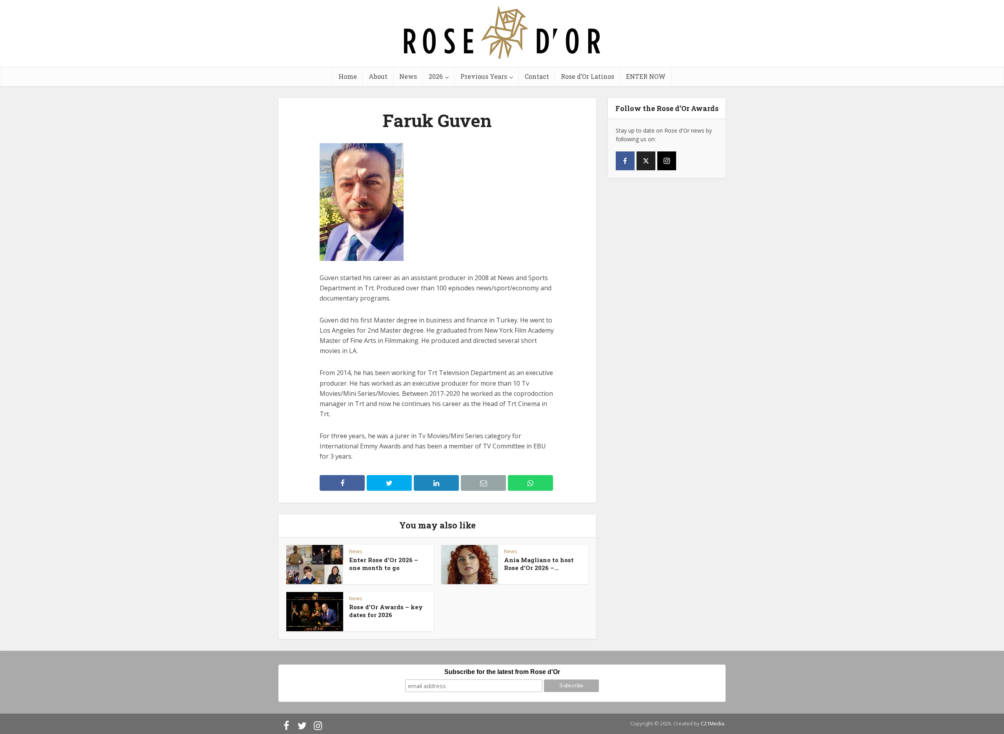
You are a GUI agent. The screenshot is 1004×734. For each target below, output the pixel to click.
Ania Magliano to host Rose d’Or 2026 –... (539, 564)
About (378, 76)
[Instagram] (666, 160)
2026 (436, 76)
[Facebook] (625, 160)
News (408, 76)
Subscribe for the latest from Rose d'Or (502, 671)
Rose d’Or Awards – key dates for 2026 (386, 611)
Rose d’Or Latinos (587, 76)
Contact (537, 76)
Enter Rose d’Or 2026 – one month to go (383, 564)
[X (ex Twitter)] (646, 160)
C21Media (712, 723)
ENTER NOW (646, 76)
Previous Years (483, 76)
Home (347, 76)
